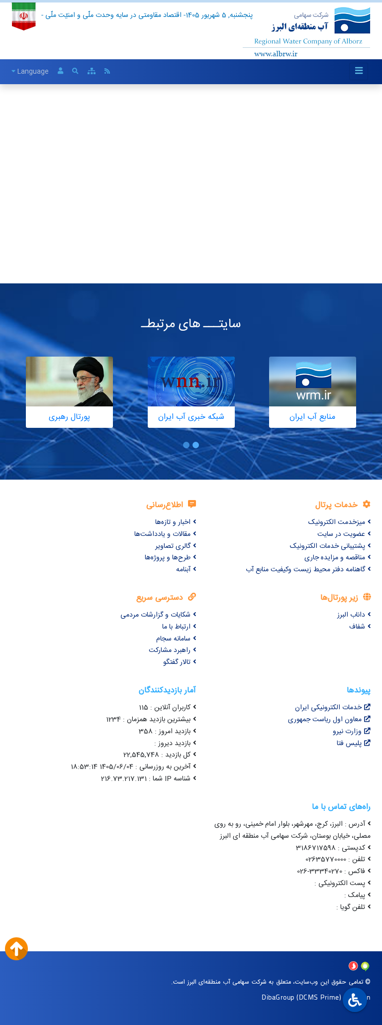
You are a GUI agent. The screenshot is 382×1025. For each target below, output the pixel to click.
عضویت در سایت (341, 534)
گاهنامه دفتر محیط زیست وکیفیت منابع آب (305, 570)
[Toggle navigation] (358, 71)
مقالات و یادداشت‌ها (162, 534)
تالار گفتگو (177, 662)
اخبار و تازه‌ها (173, 522)
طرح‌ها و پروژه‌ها (168, 558)
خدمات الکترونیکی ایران (328, 708)
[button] (195, 445)
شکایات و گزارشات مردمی (155, 615)
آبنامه (183, 570)
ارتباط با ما (176, 627)
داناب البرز (351, 615)
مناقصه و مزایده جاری (334, 558)
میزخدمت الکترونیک (336, 522)
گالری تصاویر (173, 546)
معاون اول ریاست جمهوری (325, 720)
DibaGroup (278, 997)
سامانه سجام (173, 639)
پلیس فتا (349, 744)
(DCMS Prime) (318, 997)
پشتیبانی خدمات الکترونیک (327, 546)
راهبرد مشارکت (170, 650)
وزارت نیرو (347, 732)
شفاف (357, 627)
